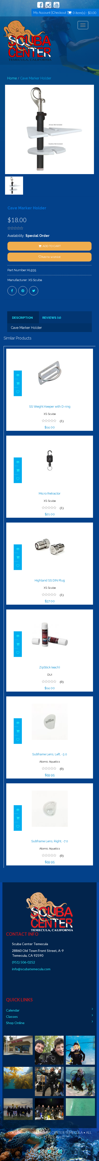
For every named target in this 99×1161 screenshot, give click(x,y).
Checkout (59, 12)
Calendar (12, 1010)
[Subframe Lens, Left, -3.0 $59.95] (49, 699)
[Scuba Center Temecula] (27, 40)
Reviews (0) (51, 317)
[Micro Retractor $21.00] (49, 439)
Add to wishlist (51, 257)
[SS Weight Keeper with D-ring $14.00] (49, 352)
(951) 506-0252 (23, 962)
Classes (12, 1016)
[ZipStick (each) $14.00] (49, 613)
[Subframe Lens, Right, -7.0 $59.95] (49, 786)
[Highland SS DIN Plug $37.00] (49, 526)
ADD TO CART (51, 246)
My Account (42, 12)
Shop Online (15, 1023)
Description (22, 317)
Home (12, 78)
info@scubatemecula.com (31, 969)
